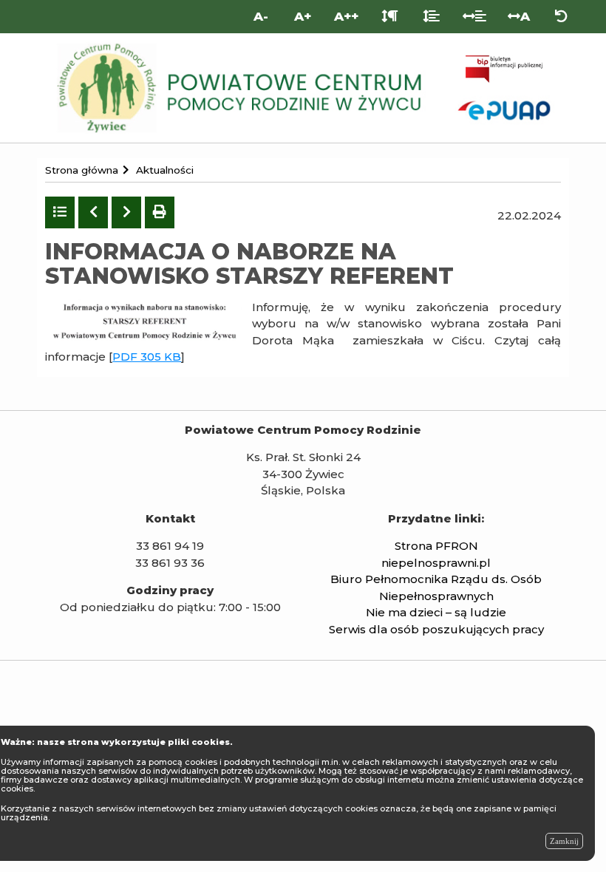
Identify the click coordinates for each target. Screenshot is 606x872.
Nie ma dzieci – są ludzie (436, 612)
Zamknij (564, 841)
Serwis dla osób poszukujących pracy (436, 629)
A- (260, 16)
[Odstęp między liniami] (431, 16)
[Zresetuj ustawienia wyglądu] (561, 16)
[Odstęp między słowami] (475, 16)
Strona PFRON (436, 546)
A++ (346, 16)
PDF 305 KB (146, 357)
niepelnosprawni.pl (436, 563)
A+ (302, 16)
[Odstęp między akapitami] (389, 16)
